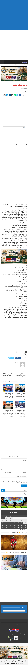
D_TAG (19, 638)
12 (21, 522)
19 (21, 525)
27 (18, 527)
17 (2, 522)
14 (14, 522)
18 (25, 525)
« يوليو (25, 529)
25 (25, 527)
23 (6, 525)
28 (14, 527)
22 (10, 525)
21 (14, 525)
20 (18, 525)
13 (18, 522)
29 (10, 527)
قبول (13, 663)
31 (2, 527)
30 (6, 527)
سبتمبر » (22, 529)
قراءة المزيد (7, 663)
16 (6, 522)
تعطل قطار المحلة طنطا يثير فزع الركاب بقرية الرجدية (20, 375)
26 (21, 527)
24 (2, 525)
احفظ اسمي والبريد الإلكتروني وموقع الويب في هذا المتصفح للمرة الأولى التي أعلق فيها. (15, 481)
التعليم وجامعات (22, 385)
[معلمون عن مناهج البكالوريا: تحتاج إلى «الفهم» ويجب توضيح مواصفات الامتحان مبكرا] (20, 388)
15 (10, 522)
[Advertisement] (14, 15)
